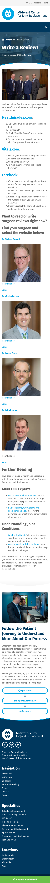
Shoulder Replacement (13, 825)
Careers (5, 795)
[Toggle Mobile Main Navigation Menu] (6, 27)
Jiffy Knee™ (7, 818)
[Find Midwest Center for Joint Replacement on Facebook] (5, 745)
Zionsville (6, 862)
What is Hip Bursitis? (17, 535)
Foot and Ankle (9, 840)
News (12, 55)
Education (7, 781)
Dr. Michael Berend (11, 239)
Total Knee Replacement (13, 811)
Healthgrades (8, 284)
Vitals (4, 290)
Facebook (9, 175)
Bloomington (8, 859)
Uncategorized (22, 40)
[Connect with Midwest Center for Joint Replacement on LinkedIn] (18, 745)
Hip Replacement (10, 822)
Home (5, 55)
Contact (5, 791)
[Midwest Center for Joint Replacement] (24, 13)
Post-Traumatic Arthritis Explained (24, 544)
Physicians (7, 773)
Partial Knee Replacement (14, 814)
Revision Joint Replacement (15, 829)
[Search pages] (45, 27)
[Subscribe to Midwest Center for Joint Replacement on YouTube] (11, 745)
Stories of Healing (10, 784)
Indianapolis (8, 855)
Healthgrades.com (17, 117)
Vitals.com (10, 149)
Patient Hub (7, 777)
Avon (4, 866)
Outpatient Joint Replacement (16, 836)
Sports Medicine (9, 832)
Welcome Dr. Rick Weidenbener (22, 495)
